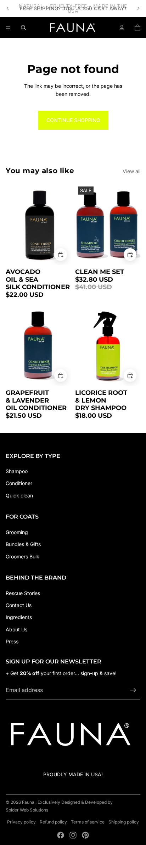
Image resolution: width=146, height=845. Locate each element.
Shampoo (17, 471)
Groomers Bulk (22, 556)
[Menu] (8, 27)
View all (131, 171)
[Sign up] (133, 690)
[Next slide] (138, 8)
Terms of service (88, 822)
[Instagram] (73, 835)
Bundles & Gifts (23, 544)
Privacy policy (21, 822)
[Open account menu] (122, 27)
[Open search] (23, 27)
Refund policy (53, 822)
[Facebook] (60, 835)
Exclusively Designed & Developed (72, 802)
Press (12, 641)
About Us (16, 629)
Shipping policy (123, 822)
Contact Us (19, 605)
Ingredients (19, 617)
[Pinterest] (85, 835)
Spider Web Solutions (27, 810)
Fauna (28, 802)
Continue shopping (73, 120)
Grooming (17, 532)
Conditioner (19, 483)
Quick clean (19, 495)
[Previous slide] (8, 8)
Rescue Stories (23, 593)
